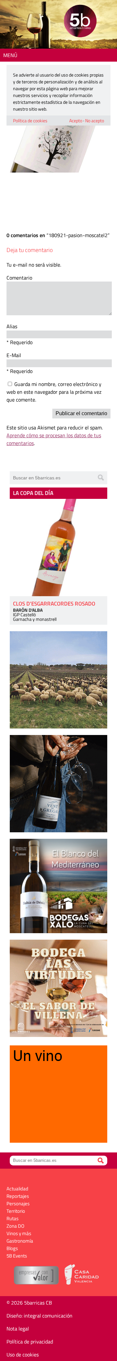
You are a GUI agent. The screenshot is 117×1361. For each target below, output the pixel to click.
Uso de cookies (22, 1354)
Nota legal (17, 1328)
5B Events (16, 1255)
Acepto (75, 120)
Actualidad (17, 1188)
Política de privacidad (29, 1341)
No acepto (94, 120)
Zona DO (15, 1226)
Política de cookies (30, 120)
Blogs (12, 1248)
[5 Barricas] (80, 22)
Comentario (19, 278)
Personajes (18, 1203)
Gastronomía (19, 1241)
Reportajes (17, 1196)
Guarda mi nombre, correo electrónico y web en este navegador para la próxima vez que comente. (53, 391)
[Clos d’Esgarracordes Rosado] (58, 547)
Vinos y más (18, 1233)
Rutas (12, 1218)
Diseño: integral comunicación (39, 1315)
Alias (11, 326)
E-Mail (13, 355)
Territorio (15, 1211)
